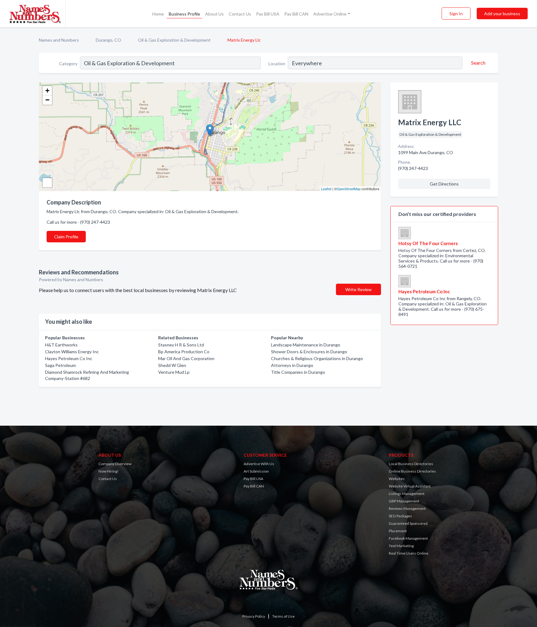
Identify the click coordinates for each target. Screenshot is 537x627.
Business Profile (184, 13)
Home (158, 13)
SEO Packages (400, 516)
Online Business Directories (412, 471)
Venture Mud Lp (174, 372)
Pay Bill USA (267, 13)
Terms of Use (283, 616)
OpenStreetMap (348, 188)
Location (276, 63)
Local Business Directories (411, 463)
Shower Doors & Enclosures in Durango (309, 351)
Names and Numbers (59, 40)
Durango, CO (108, 40)
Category (68, 63)
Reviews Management (407, 508)
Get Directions (444, 183)
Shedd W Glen (172, 365)
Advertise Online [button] (330, 13)
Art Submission (256, 471)
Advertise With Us (259, 463)
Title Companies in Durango (298, 372)
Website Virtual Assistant (410, 486)
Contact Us (240, 13)
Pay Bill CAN (296, 13)
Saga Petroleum (60, 365)
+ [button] (47, 90)
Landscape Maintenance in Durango (305, 344)
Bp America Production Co (183, 351)
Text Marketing (401, 545)
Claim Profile (66, 236)
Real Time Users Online (408, 553)
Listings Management (407, 493)
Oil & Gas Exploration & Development (174, 40)
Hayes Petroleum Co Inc (68, 358)
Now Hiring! (109, 471)
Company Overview (115, 463)
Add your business (502, 13)
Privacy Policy (253, 616)
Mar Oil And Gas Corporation (186, 358)
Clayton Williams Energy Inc (72, 351)
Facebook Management (408, 538)
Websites (397, 478)
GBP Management (404, 501)
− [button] (47, 100)
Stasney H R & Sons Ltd (181, 344)
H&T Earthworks (61, 344)
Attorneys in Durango (292, 365)
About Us (214, 13)
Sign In (456, 13)
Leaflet (326, 188)
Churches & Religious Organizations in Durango (317, 358)
